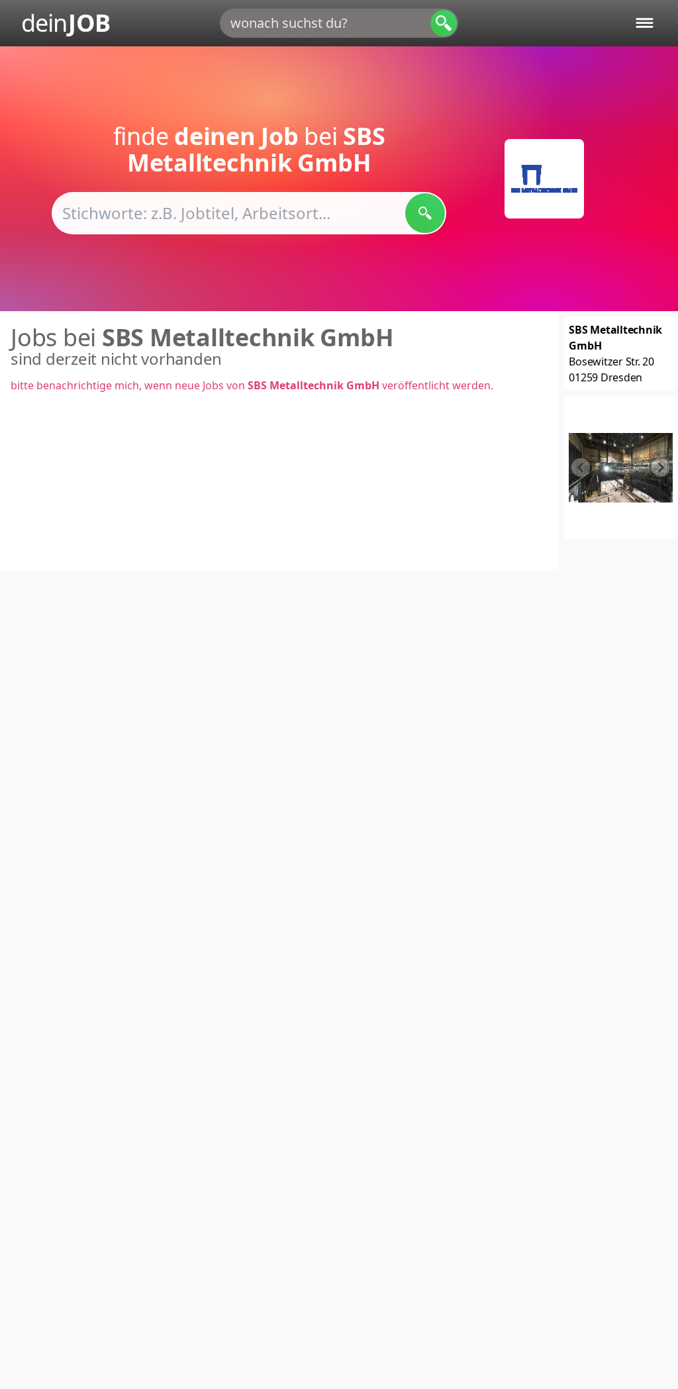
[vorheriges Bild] (580, 467)
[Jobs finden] (425, 213)
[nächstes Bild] (661, 467)
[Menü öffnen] (644, 23)
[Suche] (443, 23)
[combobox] (339, 23)
